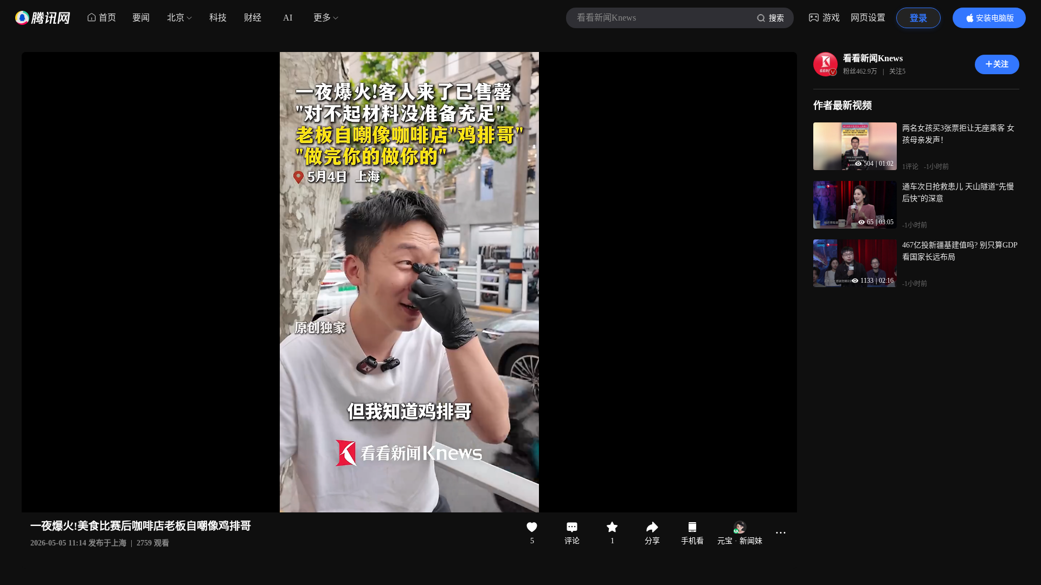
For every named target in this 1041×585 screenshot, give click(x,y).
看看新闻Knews (873, 58)
